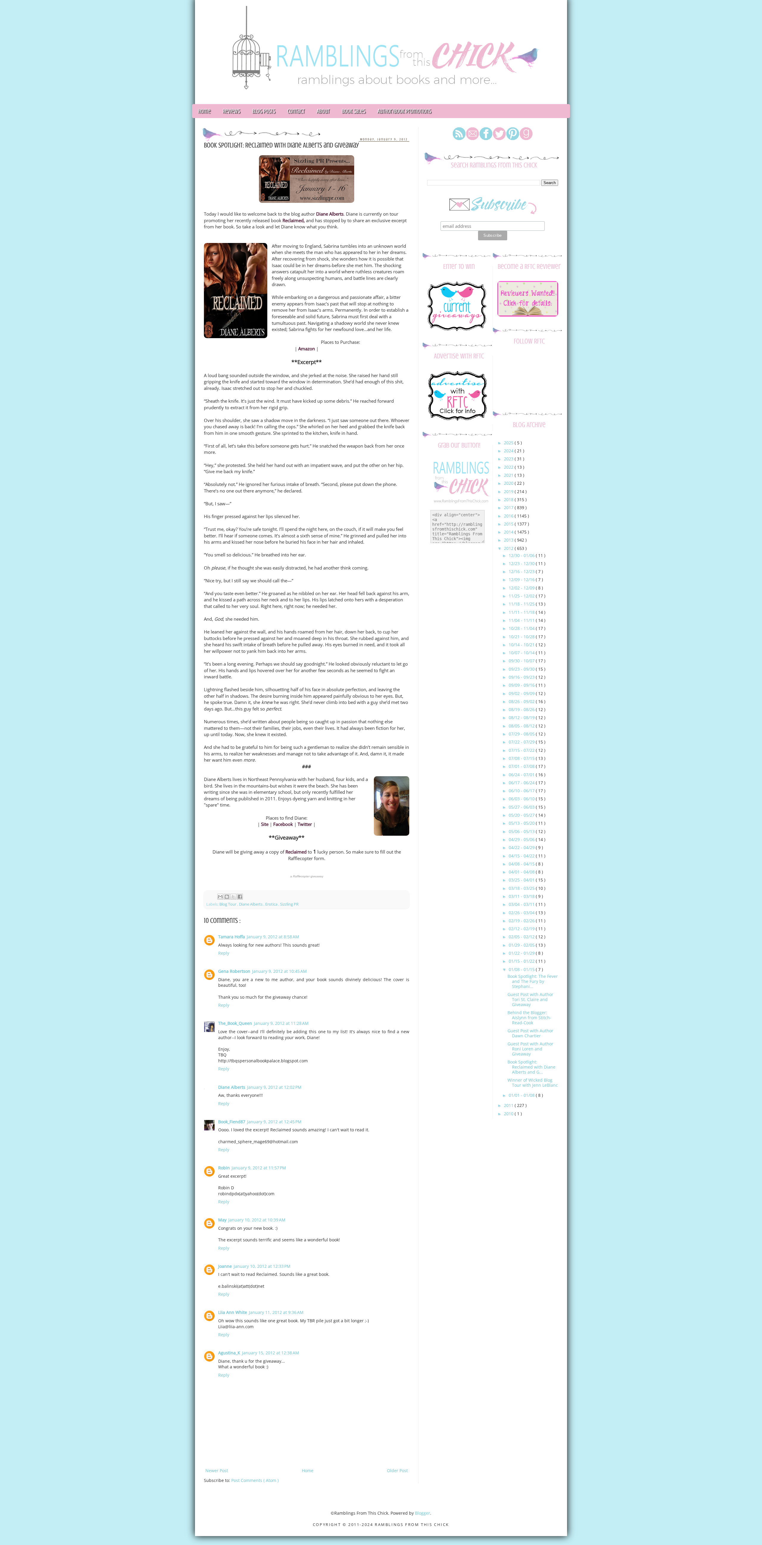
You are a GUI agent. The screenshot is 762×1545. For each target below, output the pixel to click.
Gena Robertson (234, 971)
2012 (509, 548)
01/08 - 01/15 (522, 969)
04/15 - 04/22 (522, 856)
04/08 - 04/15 (522, 864)
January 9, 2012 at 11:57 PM (259, 1168)
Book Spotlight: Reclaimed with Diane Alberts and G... (531, 1067)
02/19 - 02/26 (522, 920)
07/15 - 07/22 (522, 750)
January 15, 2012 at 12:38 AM (270, 1353)
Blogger (422, 1513)
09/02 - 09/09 (522, 693)
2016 (509, 516)
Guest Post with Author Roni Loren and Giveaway (530, 1049)
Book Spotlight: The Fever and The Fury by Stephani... (533, 981)
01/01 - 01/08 (522, 1095)
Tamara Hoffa (231, 936)
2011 (509, 1105)
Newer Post (216, 1470)
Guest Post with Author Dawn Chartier (530, 1033)
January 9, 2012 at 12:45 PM (274, 1121)
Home (204, 111)
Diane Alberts (251, 904)
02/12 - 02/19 (522, 928)
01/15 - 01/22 (522, 961)
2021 (509, 475)
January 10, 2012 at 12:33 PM (262, 1266)
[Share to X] (233, 897)
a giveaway (306, 876)
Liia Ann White (232, 1312)
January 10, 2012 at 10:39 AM (256, 1220)
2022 (509, 467)
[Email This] (220, 897)
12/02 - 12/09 (522, 588)
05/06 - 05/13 (522, 831)
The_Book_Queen (235, 1023)
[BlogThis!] (227, 897)
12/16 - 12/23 (522, 571)
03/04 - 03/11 (522, 904)
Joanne (225, 1266)
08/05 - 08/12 (522, 726)
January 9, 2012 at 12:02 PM (274, 1087)
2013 (509, 540)
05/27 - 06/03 (522, 807)
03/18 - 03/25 (522, 888)
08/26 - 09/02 (522, 701)
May (222, 1220)
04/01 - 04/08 (522, 872)
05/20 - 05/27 (522, 815)
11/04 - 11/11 (522, 620)
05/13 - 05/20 (522, 823)
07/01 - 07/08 (522, 766)
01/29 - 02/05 (522, 945)
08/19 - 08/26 (522, 709)
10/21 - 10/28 (522, 636)
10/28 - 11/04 (522, 628)
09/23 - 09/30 (522, 669)
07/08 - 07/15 (522, 758)
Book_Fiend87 (231, 1121)
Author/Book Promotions (404, 111)
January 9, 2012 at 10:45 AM (279, 971)
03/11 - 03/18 (522, 896)
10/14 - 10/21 (522, 644)
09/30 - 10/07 (522, 661)
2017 (509, 507)
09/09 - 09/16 (522, 685)
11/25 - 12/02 (522, 596)
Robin (224, 1168)
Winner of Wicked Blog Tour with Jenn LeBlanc (533, 1082)
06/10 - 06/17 (522, 790)
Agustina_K (229, 1353)
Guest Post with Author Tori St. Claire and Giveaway (530, 999)
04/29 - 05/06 (522, 839)
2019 (509, 491)
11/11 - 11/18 (522, 612)
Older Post (397, 1470)
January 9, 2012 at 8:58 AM (273, 936)
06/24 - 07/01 (522, 774)
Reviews (231, 111)
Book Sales (353, 111)
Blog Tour (228, 904)
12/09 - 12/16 (522, 579)
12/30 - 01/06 (522, 555)
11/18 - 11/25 (522, 604)
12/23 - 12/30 (522, 563)
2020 (509, 483)
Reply (223, 953)
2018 (509, 499)
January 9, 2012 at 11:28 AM (281, 1023)
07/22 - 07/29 (522, 742)
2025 (509, 443)
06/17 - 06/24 (522, 782)
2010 (509, 1113)
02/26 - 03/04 (522, 912)
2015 (509, 524)
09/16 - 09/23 (522, 677)
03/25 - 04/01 (522, 880)
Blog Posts (263, 111)
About (323, 111)
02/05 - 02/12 (522, 936)
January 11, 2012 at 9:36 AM (276, 1312)
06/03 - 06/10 (522, 798)
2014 (509, 532)
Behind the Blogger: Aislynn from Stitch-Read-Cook (529, 1017)
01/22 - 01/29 (522, 953)
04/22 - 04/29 (522, 847)
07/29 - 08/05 (522, 734)
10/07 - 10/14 (522, 652)
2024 (509, 451)
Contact (296, 111)
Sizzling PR (289, 904)
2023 (509, 459)
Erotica (271, 904)
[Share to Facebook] (240, 897)
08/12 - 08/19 (522, 717)
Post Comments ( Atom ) (255, 1480)
